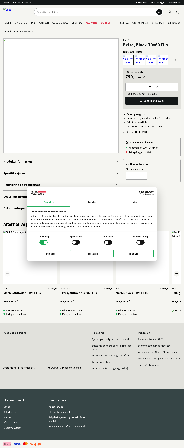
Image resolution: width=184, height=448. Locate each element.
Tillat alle (133, 253)
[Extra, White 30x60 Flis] (163, 60)
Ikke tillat (50, 253)
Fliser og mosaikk (21, 31)
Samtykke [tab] (49, 202)
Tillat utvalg (92, 253)
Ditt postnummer (135, 169)
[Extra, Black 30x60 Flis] (128, 60)
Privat (7, 2)
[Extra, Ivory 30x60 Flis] (140, 60)
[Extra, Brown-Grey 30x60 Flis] (151, 60)
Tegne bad (123, 22)
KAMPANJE (91, 22)
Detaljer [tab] (92, 202)
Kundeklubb (175, 2)
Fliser (6, 31)
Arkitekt (27, 2)
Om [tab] (135, 202)
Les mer (153, 147)
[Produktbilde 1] (61, 95)
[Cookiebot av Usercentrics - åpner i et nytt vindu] (141, 193)
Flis (36, 31)
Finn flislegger (158, 2)
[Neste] (176, 274)
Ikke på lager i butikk (140, 152)
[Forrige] (7, 274)
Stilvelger (158, 22)
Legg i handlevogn (154, 100)
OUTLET (105, 22)
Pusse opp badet (140, 22)
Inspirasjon (174, 22)
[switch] (76, 242)
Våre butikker (140, 2)
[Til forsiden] (17, 12)
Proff (16, 2)
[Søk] (159, 12)
